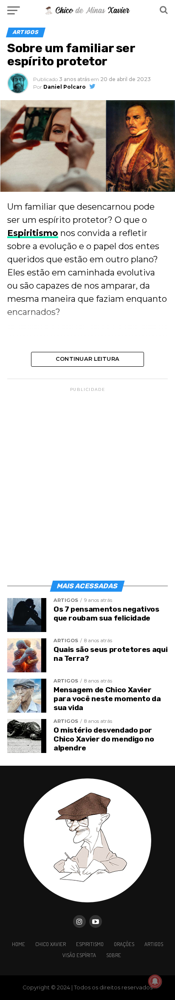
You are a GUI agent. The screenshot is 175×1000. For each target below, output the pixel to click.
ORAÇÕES (124, 944)
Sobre (113, 955)
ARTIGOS (153, 944)
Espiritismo (32, 233)
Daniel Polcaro (64, 87)
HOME (18, 944)
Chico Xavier (50, 944)
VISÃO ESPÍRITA (79, 955)
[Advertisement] (87, 480)
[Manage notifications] (155, 981)
